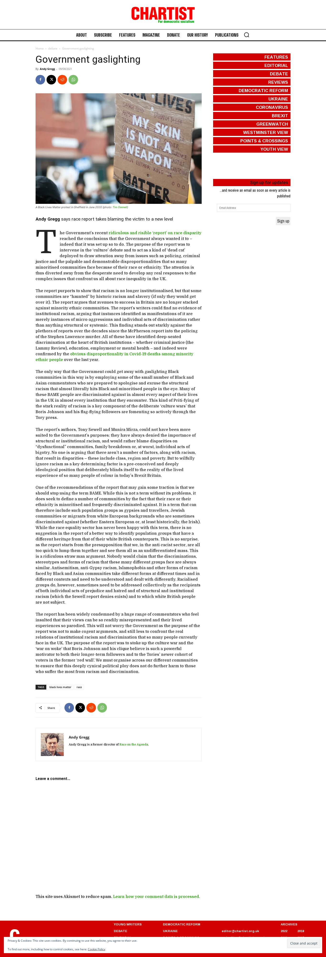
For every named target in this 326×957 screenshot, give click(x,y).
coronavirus (272, 107)
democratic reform (263, 90)
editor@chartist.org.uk (240, 931)
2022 (284, 931)
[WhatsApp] (73, 79)
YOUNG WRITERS (128, 924)
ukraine (278, 99)
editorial (276, 65)
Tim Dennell (120, 207)
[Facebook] (40, 79)
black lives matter (60, 687)
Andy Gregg (47, 69)
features (276, 57)
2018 (300, 931)
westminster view (265, 132)
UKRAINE (170, 931)
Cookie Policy (96, 949)
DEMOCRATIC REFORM (181, 924)
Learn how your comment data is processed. (156, 897)
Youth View (274, 149)
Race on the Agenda (133, 744)
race (79, 687)
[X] (51, 79)
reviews (278, 82)
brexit (280, 115)
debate (53, 48)
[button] (246, 34)
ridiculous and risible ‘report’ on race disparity (155, 233)
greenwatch (272, 124)
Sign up (283, 221)
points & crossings (264, 141)
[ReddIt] (62, 79)
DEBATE (120, 931)
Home (40, 48)
